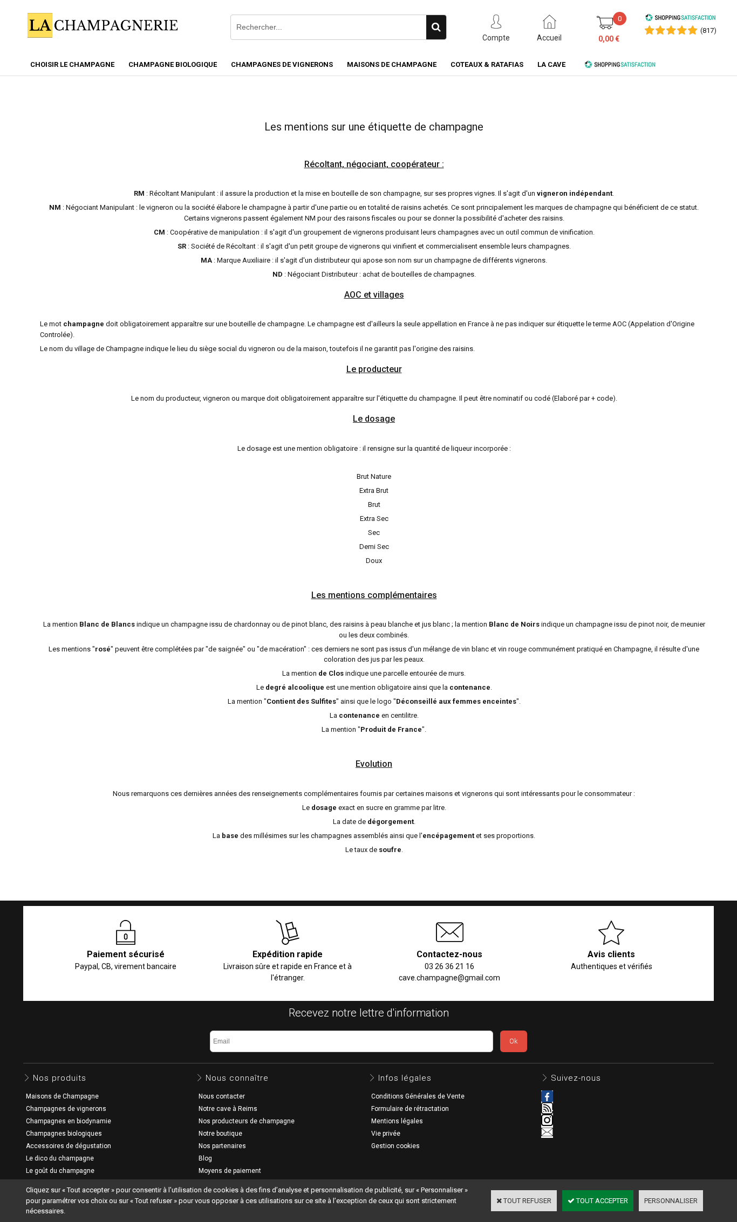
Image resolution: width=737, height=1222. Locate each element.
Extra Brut (373, 490)
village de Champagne (109, 349)
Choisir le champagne (72, 64)
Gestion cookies (395, 1146)
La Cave (551, 64)
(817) (708, 30)
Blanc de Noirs (514, 624)
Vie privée (385, 1133)
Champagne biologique (172, 64)
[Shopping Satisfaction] (680, 19)
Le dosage (374, 419)
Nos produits (59, 1078)
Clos (336, 673)
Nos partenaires (222, 1146)
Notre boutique (220, 1133)
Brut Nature (374, 476)
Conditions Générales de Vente (418, 1096)
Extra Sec (374, 518)
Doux (374, 561)
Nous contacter (222, 1096)
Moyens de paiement (230, 1171)
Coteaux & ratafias (487, 64)
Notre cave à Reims (228, 1109)
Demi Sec (374, 547)
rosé (103, 649)
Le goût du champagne (60, 1171)
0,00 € (608, 39)
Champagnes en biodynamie (68, 1121)
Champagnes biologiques (64, 1133)
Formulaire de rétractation (410, 1109)
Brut (374, 504)
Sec (374, 532)
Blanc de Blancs (107, 624)
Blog (205, 1158)
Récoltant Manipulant (182, 193)
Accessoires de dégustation (68, 1146)
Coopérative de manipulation (215, 232)
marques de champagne (573, 207)
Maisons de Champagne (391, 64)
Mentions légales (397, 1121)
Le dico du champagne (60, 1158)
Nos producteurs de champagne (247, 1121)
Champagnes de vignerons (282, 64)
